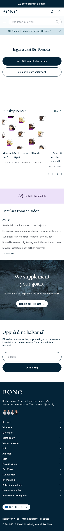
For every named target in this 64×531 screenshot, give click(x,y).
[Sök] (57, 22)
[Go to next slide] (58, 174)
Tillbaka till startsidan (34, 61)
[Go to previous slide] (49, 174)
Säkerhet (44, 518)
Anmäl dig (32, 367)
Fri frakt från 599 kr (35, 196)
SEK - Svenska (15, 506)
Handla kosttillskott (30, 303)
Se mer (46, 31)
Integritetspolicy (30, 518)
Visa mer (10, 253)
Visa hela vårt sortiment (32, 72)
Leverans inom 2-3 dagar (34, 3)
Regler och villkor (10, 518)
